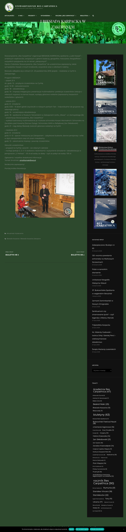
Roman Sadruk (97, 488)
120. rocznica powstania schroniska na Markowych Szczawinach (103, 259)
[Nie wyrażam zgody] (124, 529)
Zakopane (37, 239)
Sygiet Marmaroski (98, 498)
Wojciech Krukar (109, 502)
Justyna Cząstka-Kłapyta (102, 449)
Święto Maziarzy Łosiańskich (104, 349)
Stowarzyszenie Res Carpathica (36, 6)
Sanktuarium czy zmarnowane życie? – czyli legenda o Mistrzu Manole (103, 314)
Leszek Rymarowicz (99, 454)
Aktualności (9, 15)
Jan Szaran (98, 443)
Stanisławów (100, 495)
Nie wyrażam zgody (82, 529)
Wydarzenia (45, 15)
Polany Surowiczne (100, 469)
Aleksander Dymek (99, 395)
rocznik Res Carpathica (103, 482)
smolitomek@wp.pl (28, 160)
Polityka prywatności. (97, 529)
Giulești (95, 433)
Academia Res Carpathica (102, 390)
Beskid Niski (101, 404)
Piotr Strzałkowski (98, 466)
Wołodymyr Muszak (107, 505)
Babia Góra (97, 401)
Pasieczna (104, 457)
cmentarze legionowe (103, 427)
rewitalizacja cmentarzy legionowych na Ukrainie (103, 475)
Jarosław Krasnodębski (103, 446)
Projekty (31, 15)
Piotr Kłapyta (99, 463)
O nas (20, 15)
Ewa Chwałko (108, 430)
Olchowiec (96, 457)
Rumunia (109, 488)
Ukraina (98, 502)
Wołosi (96, 508)
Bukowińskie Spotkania (101, 418)
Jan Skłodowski (102, 439)
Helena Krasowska (101, 436)
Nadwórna (112, 455)
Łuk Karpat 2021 (97, 511)
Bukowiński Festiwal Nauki (104, 423)
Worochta (96, 505)
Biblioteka (84, 15)
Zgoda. (71, 529)
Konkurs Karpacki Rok (102, 452)
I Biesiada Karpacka (26, 239)
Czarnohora (97, 430)
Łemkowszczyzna (106, 508)
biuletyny (101, 414)
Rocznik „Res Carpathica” (65, 15)
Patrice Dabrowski (99, 460)
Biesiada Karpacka (13, 239)
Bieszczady (98, 411)
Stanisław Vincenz (102, 491)
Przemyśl (97, 472)
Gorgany (104, 433)
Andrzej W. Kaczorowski (101, 398)
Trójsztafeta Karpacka (101, 325)
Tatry (108, 499)
